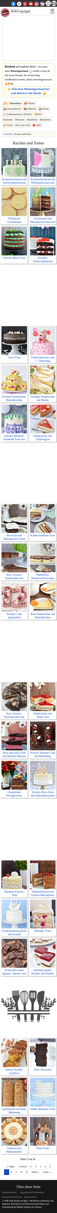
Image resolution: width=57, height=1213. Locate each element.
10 (21, 1172)
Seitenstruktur (30, 1197)
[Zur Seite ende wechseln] (47, 1172)
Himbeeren (32, 119)
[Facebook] (13, 3)
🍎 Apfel (36, 125)
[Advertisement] (28, 38)
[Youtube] (31, 3)
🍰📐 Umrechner (12, 103)
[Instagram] (36, 3)
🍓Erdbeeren (29, 108)
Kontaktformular (9, 1192)
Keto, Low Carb (22, 125)
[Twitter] (19, 3)
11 (27, 1172)
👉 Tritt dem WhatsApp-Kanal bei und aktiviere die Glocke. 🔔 (28, 91)
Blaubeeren (45, 119)
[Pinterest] (25, 3)
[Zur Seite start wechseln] (10, 1166)
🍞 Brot (38, 114)
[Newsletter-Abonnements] (42, 6)
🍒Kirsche (44, 108)
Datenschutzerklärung (11, 1197)
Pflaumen (19, 119)
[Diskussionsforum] (48, 5)
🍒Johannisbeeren (12, 108)
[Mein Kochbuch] (54, 5)
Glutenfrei (8, 119)
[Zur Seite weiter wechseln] (35, 1172)
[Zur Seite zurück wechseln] (22, 1166)
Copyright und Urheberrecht (32, 1192)
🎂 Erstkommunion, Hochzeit (17, 114)
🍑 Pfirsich (29, 103)
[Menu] (52, 11)
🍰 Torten (8, 125)
